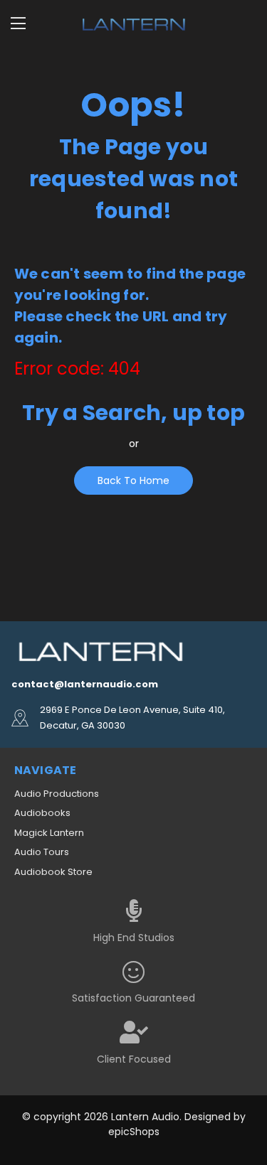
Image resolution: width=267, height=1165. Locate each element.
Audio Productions (56, 793)
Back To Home (133, 480)
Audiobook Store (53, 872)
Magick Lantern (49, 832)
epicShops (133, 1131)
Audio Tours (41, 852)
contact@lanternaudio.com (84, 684)
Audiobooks (42, 813)
